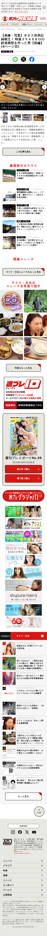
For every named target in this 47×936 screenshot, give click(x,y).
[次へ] (44, 87)
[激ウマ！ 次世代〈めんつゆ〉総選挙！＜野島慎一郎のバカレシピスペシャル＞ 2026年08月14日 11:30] (35, 348)
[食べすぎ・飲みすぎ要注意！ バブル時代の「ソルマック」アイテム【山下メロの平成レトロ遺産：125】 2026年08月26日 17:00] (11, 301)
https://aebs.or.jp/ (22, 853)
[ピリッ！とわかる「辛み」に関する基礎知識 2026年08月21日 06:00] (35, 324)
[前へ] (2, 87)
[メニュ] (43, 18)
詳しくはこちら (21, 11)
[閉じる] (44, 7)
